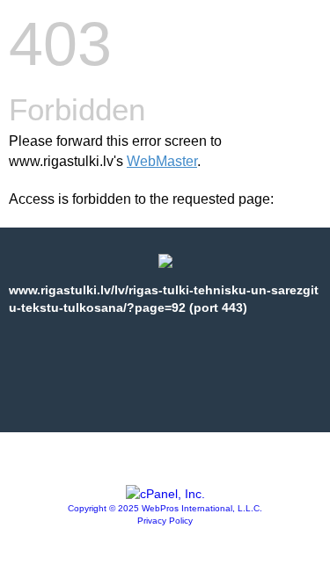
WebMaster (162, 161)
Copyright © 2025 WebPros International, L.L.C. (165, 508)
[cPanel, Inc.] (165, 494)
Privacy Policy (165, 520)
